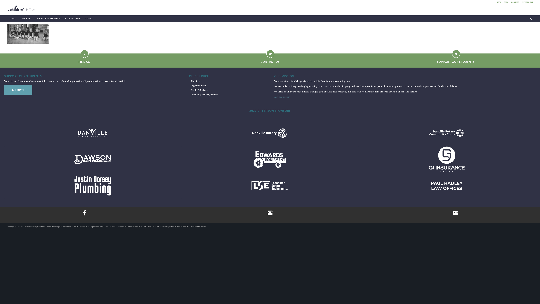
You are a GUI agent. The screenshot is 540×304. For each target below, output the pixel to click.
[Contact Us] (270, 54)
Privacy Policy (98, 227)
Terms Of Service (111, 227)
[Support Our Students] (456, 54)
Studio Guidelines (199, 90)
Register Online (198, 85)
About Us (195, 81)
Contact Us (270, 61)
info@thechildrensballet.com (47, 227)
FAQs (506, 2)
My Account (527, 2)
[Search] (530, 18)
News (499, 2)
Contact (515, 2)
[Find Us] (85, 54)
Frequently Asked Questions (204, 94)
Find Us (84, 61)
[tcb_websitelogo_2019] (21, 9)
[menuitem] (499, 2)
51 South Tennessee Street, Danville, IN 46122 (75, 227)
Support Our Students (456, 61)
